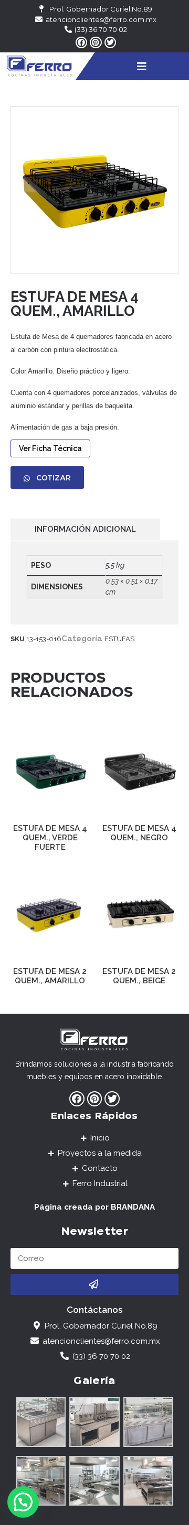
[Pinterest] (95, 42)
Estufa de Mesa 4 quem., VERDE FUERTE (50, 838)
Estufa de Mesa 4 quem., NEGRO (139, 833)
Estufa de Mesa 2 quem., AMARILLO (50, 976)
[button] (47, 477)
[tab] (85, 529)
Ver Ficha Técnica (50, 448)
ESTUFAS (119, 639)
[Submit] (94, 1284)
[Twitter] (110, 42)
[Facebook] (81, 42)
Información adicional (85, 529)
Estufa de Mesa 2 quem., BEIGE (139, 976)
